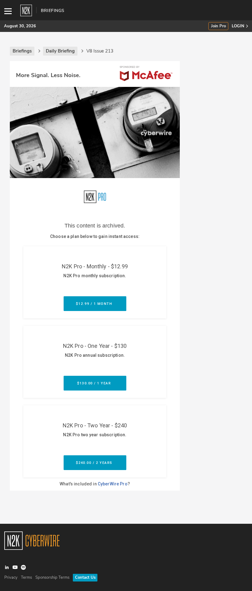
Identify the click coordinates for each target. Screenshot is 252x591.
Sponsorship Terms (52, 577)
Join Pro (218, 26)
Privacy (11, 577)
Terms (26, 577)
